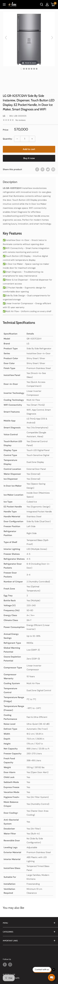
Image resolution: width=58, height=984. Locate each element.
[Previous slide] (6, 37)
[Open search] (41, 4)
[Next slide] (52, 37)
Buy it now (29, 158)
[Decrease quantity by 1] (17, 139)
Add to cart (29, 149)
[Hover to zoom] (29, 38)
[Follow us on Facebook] (5, 965)
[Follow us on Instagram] (10, 965)
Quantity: (7, 138)
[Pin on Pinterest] (42, 169)
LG (4, 116)
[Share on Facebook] (37, 169)
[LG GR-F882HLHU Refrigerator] (21, 69)
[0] (53, 4)
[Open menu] (4, 4)
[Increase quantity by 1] (32, 139)
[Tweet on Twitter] (48, 169)
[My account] (47, 4)
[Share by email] (53, 169)
